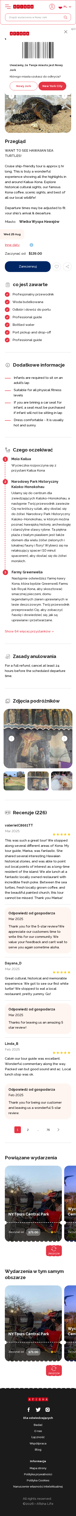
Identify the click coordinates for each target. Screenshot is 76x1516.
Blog (38, 1449)
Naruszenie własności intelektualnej (38, 1486)
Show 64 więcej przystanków (28, 631)
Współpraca (38, 1443)
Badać (38, 1424)
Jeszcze (54, 1253)
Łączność (38, 1437)
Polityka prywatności (38, 1474)
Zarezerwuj (28, 266)
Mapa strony (38, 1468)
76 (48, 1129)
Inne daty (12, 245)
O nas (38, 1431)
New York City (52, 86)
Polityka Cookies (38, 1480)
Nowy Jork (23, 86)
